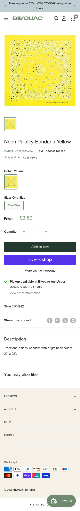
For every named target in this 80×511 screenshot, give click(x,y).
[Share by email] (73, 320)
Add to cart (40, 247)
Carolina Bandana (18, 151)
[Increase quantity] (46, 231)
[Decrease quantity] (24, 231)
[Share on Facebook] (50, 320)
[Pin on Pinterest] (57, 320)
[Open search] (56, 18)
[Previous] (5, 5)
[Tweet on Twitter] (65, 320)
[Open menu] (6, 18)
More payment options (40, 270)
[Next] (74, 5)
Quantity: (10, 231)
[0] (72, 18)
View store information (25, 293)
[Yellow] (10, 181)
